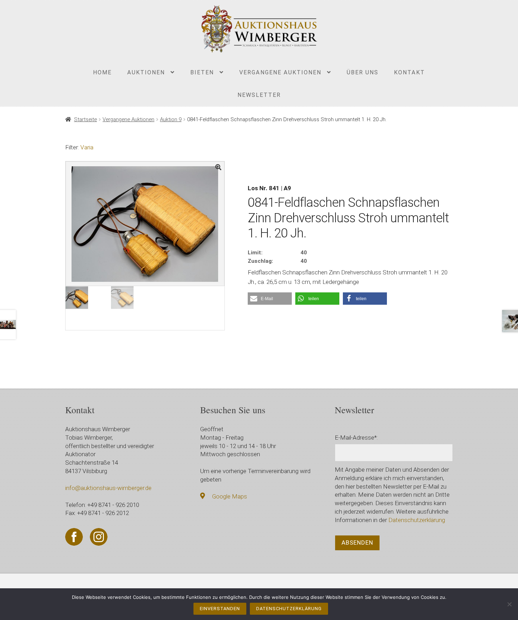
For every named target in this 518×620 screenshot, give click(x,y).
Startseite (85, 119)
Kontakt (409, 72)
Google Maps (229, 496)
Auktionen (146, 72)
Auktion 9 (170, 119)
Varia (86, 147)
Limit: (255, 252)
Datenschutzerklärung (416, 519)
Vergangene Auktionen (280, 72)
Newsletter (259, 95)
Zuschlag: (260, 261)
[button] (270, 298)
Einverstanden (220, 608)
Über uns (362, 72)
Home (102, 72)
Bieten (202, 72)
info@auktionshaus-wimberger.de (108, 487)
